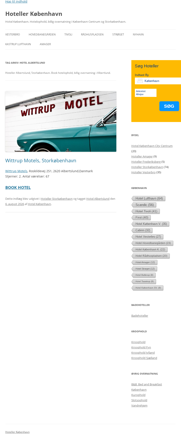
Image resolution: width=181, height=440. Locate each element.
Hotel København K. (150, 249)
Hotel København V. (151, 224)
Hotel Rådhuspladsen (151, 255)
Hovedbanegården (42, 34)
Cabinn (143, 230)
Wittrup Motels (16, 171)
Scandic (145, 205)
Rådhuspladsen (92, 34)
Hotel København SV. (148, 288)
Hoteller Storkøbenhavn (57, 199)
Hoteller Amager (142, 156)
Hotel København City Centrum (152, 146)
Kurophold (138, 395)
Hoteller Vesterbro (143, 172)
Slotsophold (139, 400)
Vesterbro (12, 34)
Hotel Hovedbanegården (153, 243)
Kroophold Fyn (141, 347)
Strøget (118, 34)
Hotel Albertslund (97, 199)
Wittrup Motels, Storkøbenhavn (40, 160)
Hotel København (39, 204)
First (142, 217)
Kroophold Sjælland (144, 358)
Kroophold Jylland (143, 353)
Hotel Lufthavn (149, 198)
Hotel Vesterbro (148, 236)
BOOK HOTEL (18, 187)
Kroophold (138, 342)
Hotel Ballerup (144, 275)
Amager (45, 44)
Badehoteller (139, 316)
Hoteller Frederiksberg (146, 162)
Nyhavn (138, 34)
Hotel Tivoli (146, 211)
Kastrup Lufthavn (18, 44)
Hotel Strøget (145, 268)
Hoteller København (33, 14)
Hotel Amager (145, 262)
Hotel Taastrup (145, 281)
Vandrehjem (139, 405)
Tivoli (68, 34)
